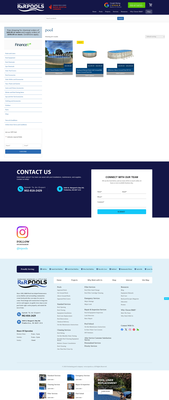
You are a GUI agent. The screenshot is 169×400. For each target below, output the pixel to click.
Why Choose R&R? (136, 11)
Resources (124, 11)
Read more (59, 73)
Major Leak (88, 304)
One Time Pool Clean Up (65, 349)
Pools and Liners (10, 53)
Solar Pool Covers (10, 71)
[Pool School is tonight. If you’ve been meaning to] (138, 238)
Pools (101, 11)
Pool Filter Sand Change (92, 290)
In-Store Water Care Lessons (93, 330)
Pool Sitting (61, 333)
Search (120, 18)
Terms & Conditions (11, 120)
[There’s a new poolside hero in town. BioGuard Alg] (51, 238)
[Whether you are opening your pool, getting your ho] (109, 238)
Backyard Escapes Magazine (130, 299)
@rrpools (22, 248)
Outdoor (8, 105)
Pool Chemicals (10, 62)
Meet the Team (126, 313)
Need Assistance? (136, 5)
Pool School (89, 324)
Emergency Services (92, 298)
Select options (89, 75)
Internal (129, 280)
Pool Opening (61, 307)
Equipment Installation (64, 313)
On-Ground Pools (62, 293)
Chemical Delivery (63, 322)
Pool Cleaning (61, 346)
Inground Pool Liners (64, 299)
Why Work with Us (95, 280)
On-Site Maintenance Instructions (67, 324)
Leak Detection (89, 315)
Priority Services (90, 346)
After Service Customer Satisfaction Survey (97, 339)
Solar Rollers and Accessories (14, 79)
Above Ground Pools (63, 296)
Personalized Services (92, 343)
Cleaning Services (64, 330)
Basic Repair (88, 318)
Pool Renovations (62, 319)
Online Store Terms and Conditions (16, 125)
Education (124, 302)
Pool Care (124, 296)
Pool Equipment (10, 58)
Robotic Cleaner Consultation (66, 343)
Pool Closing (61, 310)
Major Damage (89, 301)
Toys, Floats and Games (12, 84)
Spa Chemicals (9, 66)
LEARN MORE (105, 391)
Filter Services (89, 287)
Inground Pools (62, 290)
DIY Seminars (88, 333)
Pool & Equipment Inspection (93, 312)
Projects (107, 11)
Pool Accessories (10, 75)
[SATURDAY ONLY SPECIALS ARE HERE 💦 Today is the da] (80, 238)
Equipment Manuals (127, 293)
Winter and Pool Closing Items (14, 92)
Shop (149, 12)
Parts (7, 110)
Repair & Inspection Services (95, 310)
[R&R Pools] (31, 7)
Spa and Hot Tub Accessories (14, 97)
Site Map (145, 280)
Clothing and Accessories (13, 101)
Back (166, 298)
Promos (123, 304)
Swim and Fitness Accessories (14, 88)
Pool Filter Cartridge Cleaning (93, 293)
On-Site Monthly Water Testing (67, 336)
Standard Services (64, 304)
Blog (122, 290)
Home (94, 11)
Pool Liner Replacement (64, 316)
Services (115, 11)
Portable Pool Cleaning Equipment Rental (68, 339)
